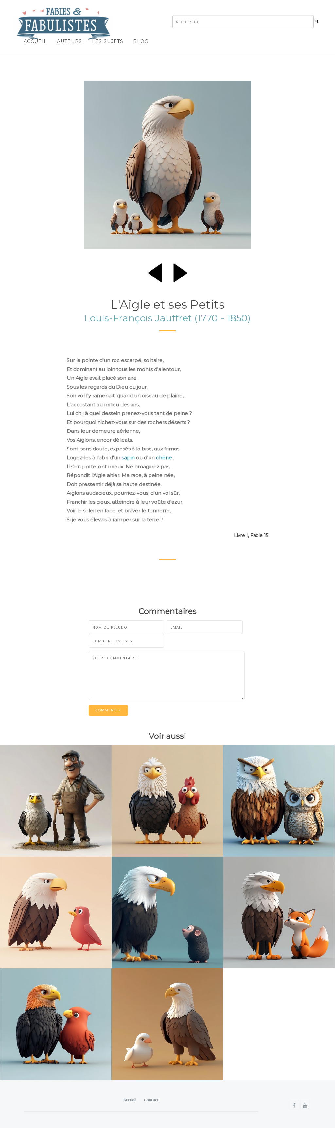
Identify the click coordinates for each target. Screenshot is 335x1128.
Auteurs (69, 41)
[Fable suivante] (180, 271)
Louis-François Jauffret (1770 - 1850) (167, 318)
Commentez (108, 710)
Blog (141, 41)
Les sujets (107, 41)
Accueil (35, 41)
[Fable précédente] (155, 271)
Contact (151, 1100)
